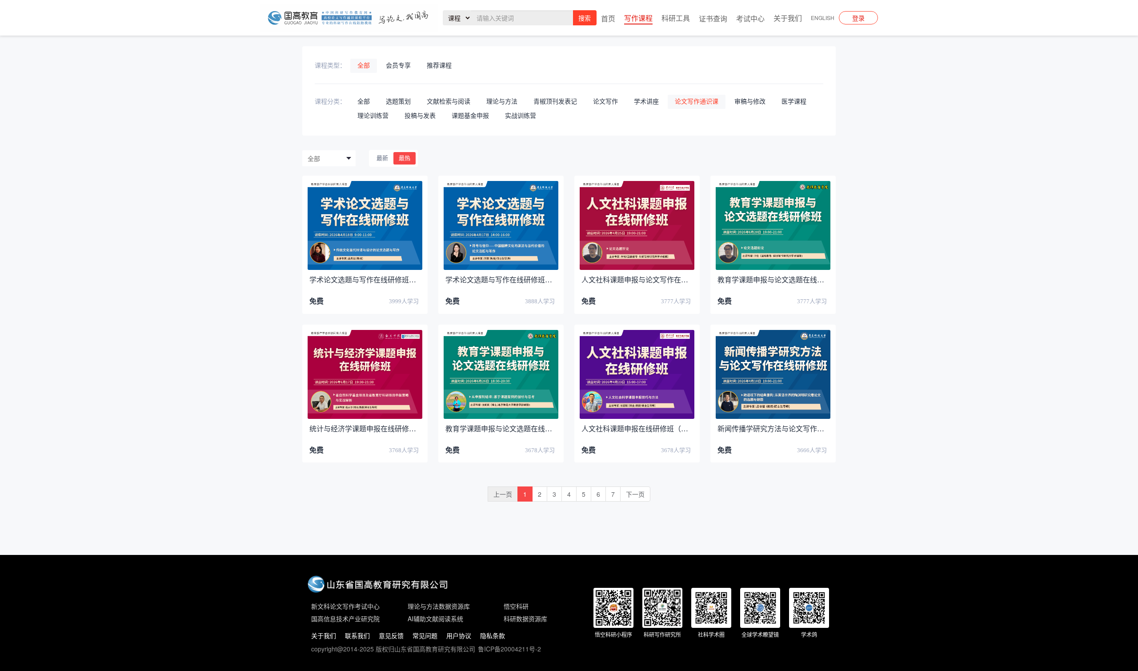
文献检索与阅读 (448, 101)
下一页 (635, 494)
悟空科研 (516, 606)
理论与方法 (501, 101)
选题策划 (398, 101)
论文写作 (605, 101)
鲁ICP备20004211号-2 (509, 648)
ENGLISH (822, 17)
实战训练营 (520, 116)
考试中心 (750, 19)
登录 (858, 17)
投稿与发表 (420, 116)
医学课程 (793, 101)
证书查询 (713, 19)
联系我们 (357, 635)
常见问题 (425, 635)
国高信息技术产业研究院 (345, 618)
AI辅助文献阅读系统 (435, 618)
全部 (363, 65)
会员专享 (398, 65)
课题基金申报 (470, 116)
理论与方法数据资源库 (439, 606)
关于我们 (323, 635)
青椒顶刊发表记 (555, 101)
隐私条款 (492, 635)
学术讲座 (646, 101)
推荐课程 (439, 65)
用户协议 (458, 635)
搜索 (584, 17)
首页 (608, 19)
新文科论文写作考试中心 (345, 606)
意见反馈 (391, 635)
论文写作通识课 (696, 101)
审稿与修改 (749, 101)
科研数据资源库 (525, 618)
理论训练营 (373, 116)
